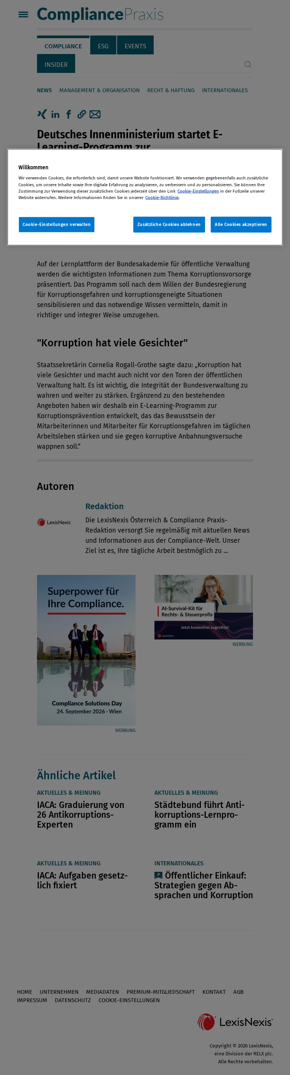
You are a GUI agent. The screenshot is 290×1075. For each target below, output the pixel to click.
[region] (145, 197)
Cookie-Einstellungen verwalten (57, 224)
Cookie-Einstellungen (198, 190)
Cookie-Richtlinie (162, 197)
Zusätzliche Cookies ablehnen (169, 224)
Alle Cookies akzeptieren (241, 224)
